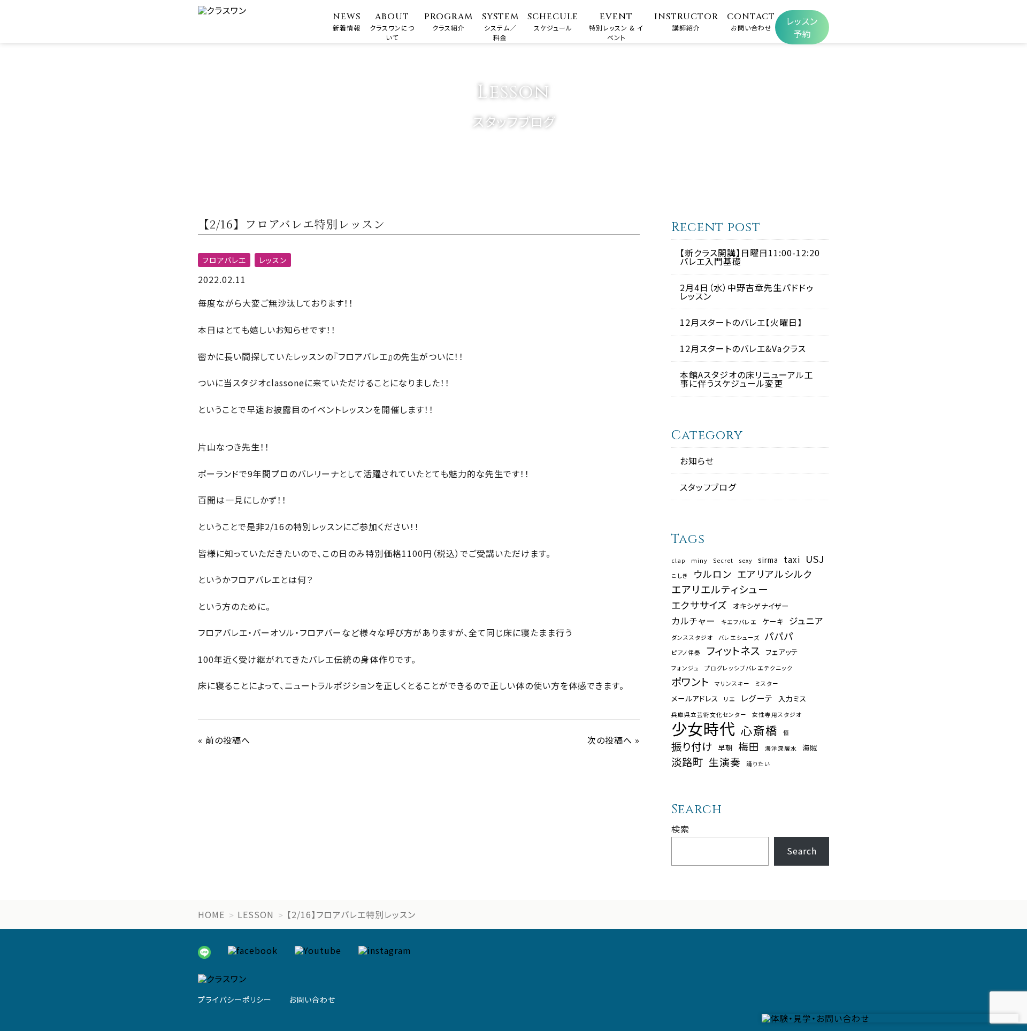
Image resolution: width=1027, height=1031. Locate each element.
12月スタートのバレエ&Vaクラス (743, 348)
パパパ (779, 636)
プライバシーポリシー (235, 999)
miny (699, 561)
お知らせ (697, 460)
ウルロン (713, 574)
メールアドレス (694, 698)
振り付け (691, 746)
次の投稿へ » (613, 740)
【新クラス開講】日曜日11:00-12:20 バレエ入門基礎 (750, 257)
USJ (815, 559)
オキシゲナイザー (761, 605)
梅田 (749, 747)
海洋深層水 (781, 749)
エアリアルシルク (775, 574)
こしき (679, 576)
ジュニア (806, 620)
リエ (729, 699)
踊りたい (758, 764)
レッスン (273, 260)
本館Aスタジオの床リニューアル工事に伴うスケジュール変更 (747, 379)
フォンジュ (685, 668)
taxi (792, 559)
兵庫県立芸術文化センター (709, 715)
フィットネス (733, 650)
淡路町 (687, 762)
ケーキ (773, 621)
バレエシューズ (739, 638)
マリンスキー (732, 684)
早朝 (725, 747)
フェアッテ (781, 651)
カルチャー (693, 620)
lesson (255, 914)
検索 (680, 828)
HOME (211, 914)
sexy (746, 561)
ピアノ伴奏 (686, 653)
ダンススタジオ (692, 638)
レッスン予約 (802, 27)
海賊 (809, 747)
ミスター (767, 684)
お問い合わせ (312, 999)
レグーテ (757, 698)
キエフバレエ (739, 622)
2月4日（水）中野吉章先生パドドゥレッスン (747, 291)
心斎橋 (759, 730)
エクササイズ (699, 605)
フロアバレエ (224, 260)
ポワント (690, 681)
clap (678, 561)
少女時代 (703, 728)
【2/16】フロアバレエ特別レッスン (351, 914)
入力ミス (792, 698)
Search (802, 850)
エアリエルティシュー (720, 589)
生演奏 (725, 762)
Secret (723, 561)
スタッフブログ (708, 486)
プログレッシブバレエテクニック (748, 668)
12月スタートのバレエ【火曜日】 (741, 322)
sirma (768, 559)
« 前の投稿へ (224, 740)
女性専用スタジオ (777, 715)
